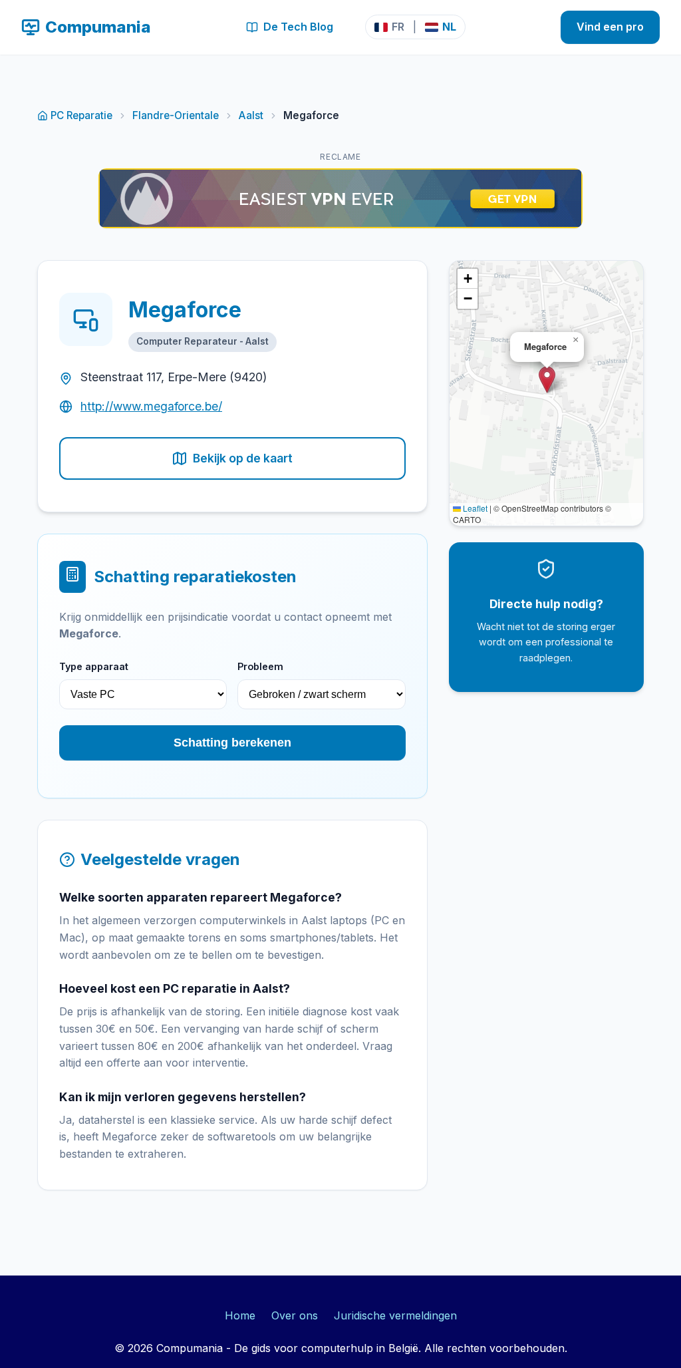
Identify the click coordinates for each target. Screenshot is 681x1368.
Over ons (294, 1315)
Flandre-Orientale (175, 115)
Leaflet (474, 508)
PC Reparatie (81, 115)
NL (449, 26)
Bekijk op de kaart (243, 458)
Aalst (251, 115)
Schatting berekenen (232, 742)
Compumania (98, 27)
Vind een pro (610, 26)
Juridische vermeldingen (395, 1315)
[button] (547, 379)
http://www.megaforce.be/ (151, 406)
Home (240, 1315)
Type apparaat (93, 666)
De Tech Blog (298, 26)
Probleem (260, 666)
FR (398, 26)
